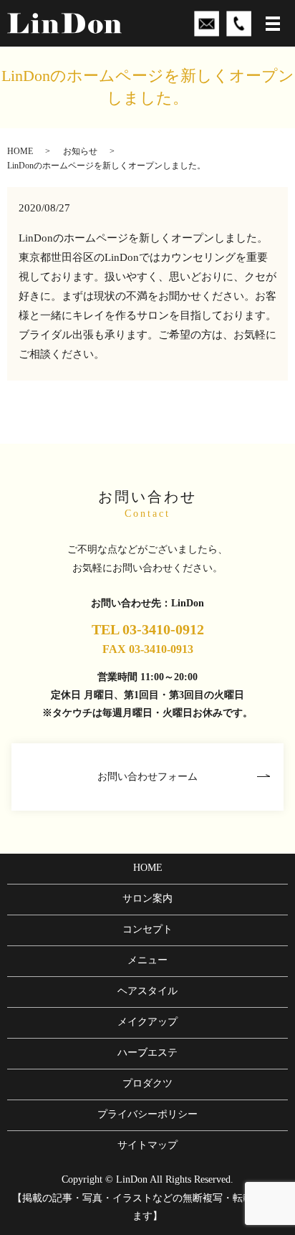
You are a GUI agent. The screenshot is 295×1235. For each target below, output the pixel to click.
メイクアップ (147, 1021)
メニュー (147, 960)
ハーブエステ (147, 1052)
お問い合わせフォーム (147, 776)
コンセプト (147, 929)
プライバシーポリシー (147, 1114)
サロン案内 (147, 898)
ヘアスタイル (147, 991)
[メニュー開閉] (273, 23)
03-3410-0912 (163, 629)
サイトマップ (147, 1145)
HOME (20, 151)
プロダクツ (147, 1083)
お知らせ (80, 151)
